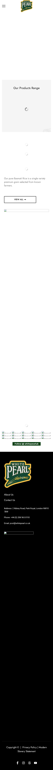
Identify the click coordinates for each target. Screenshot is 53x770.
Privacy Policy (29, 747)
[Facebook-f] (18, 763)
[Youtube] (35, 763)
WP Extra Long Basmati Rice (16, 120)
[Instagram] (23, 763)
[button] (20, 199)
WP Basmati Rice (39, 120)
